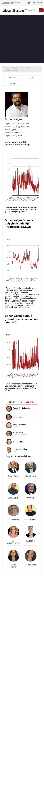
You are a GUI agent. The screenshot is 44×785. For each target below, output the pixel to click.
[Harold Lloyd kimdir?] (13, 511)
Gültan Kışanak (13, 566)
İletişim (39, 2)
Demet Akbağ (30, 565)
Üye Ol (34, 3)
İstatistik (12, 83)
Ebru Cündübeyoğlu (13, 542)
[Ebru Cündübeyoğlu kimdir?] (13, 532)
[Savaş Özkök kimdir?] (13, 489)
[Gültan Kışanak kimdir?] (13, 556)
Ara (41, 10)
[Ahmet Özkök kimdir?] (13, 467)
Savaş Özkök (13, 498)
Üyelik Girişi (28, 3)
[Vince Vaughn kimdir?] (30, 511)
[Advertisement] (22, 39)
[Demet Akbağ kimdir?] (30, 556)
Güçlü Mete (30, 541)
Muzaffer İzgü (30, 476)
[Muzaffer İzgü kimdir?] (30, 467)
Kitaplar (31, 78)
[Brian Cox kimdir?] (30, 489)
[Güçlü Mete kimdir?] (30, 532)
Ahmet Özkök (13, 476)
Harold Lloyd (13, 519)
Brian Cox (31, 498)
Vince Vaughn (30, 519)
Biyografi (12, 78)
